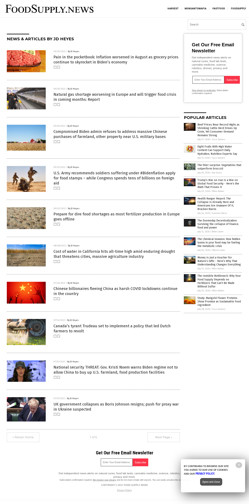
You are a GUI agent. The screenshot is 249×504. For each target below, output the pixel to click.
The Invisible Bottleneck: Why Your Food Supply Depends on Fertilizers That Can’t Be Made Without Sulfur (219, 281)
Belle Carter (218, 231)
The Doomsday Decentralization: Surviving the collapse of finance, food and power (218, 224)
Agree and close (211, 481)
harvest (173, 8)
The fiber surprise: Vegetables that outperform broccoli (219, 166)
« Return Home (23, 437)
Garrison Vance (219, 213)
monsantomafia (195, 8)
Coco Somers (218, 139)
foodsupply (238, 8)
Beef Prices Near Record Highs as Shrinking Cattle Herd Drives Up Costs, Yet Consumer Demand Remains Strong (218, 130)
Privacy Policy (124, 490)
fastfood (218, 8)
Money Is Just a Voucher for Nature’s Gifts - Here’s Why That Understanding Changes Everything (219, 261)
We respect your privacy (104, 480)
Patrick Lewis (218, 250)
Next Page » (163, 437)
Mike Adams (218, 191)
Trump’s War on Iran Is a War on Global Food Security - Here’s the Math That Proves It (218, 183)
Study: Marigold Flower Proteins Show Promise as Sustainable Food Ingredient (219, 301)
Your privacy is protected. (204, 90)
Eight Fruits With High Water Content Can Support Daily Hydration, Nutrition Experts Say (217, 150)
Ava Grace (217, 172)
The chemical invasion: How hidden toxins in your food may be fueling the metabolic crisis (218, 242)
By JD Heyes (73, 51)
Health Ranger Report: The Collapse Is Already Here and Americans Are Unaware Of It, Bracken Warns (215, 204)
